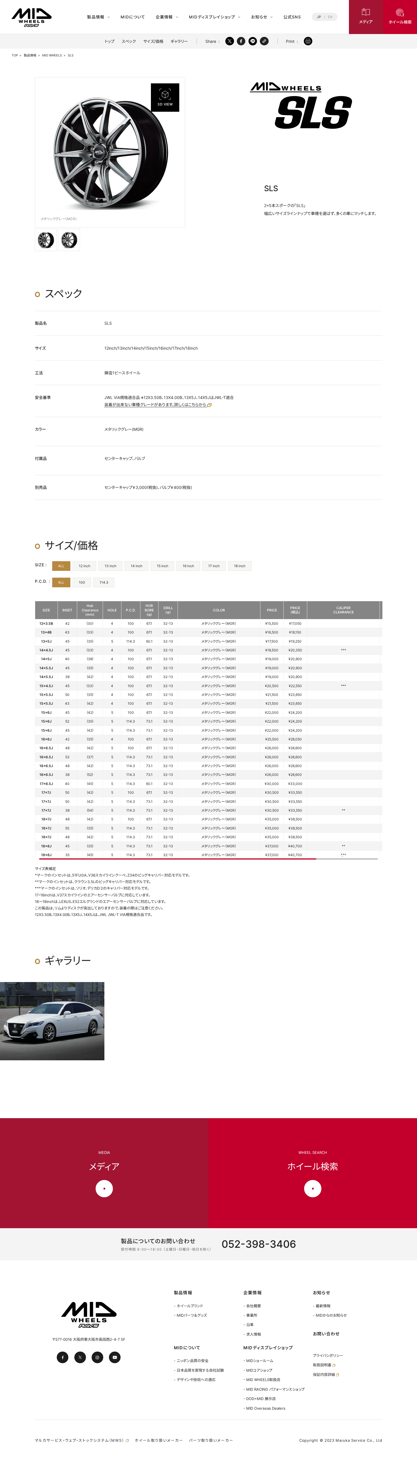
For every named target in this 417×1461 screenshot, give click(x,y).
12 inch (84, 566)
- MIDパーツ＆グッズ (190, 1315)
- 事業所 (250, 1315)
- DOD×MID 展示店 (259, 1398)
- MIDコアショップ (257, 1370)
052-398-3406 (259, 1244)
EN (330, 17)
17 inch (214, 566)
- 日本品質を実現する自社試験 (199, 1370)
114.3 (104, 582)
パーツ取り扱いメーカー (211, 1440)
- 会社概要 (252, 1306)
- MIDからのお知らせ (330, 1315)
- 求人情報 (252, 1334)
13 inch (110, 566)
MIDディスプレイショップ (212, 16)
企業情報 (164, 16)
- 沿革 (248, 1324)
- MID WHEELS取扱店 (261, 1379)
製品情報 (95, 16)
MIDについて (133, 16)
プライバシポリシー (328, 1355)
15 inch (162, 566)
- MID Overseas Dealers (264, 1408)
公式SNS (292, 16)
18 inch (239, 566)
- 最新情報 (321, 1306)
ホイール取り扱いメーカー (159, 1440)
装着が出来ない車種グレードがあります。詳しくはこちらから (155, 404)
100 (82, 582)
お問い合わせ (326, 1334)
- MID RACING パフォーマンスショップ (274, 1389)
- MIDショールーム (258, 1360)
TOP (15, 55)
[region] (208, 730)
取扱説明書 (322, 1365)
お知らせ (259, 16)
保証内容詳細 (324, 1374)
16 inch (188, 566)
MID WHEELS (52, 55)
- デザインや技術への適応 (195, 1379)
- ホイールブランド (188, 1306)
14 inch (136, 566)
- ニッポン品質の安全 (191, 1360)
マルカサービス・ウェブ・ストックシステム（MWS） (80, 1440)
